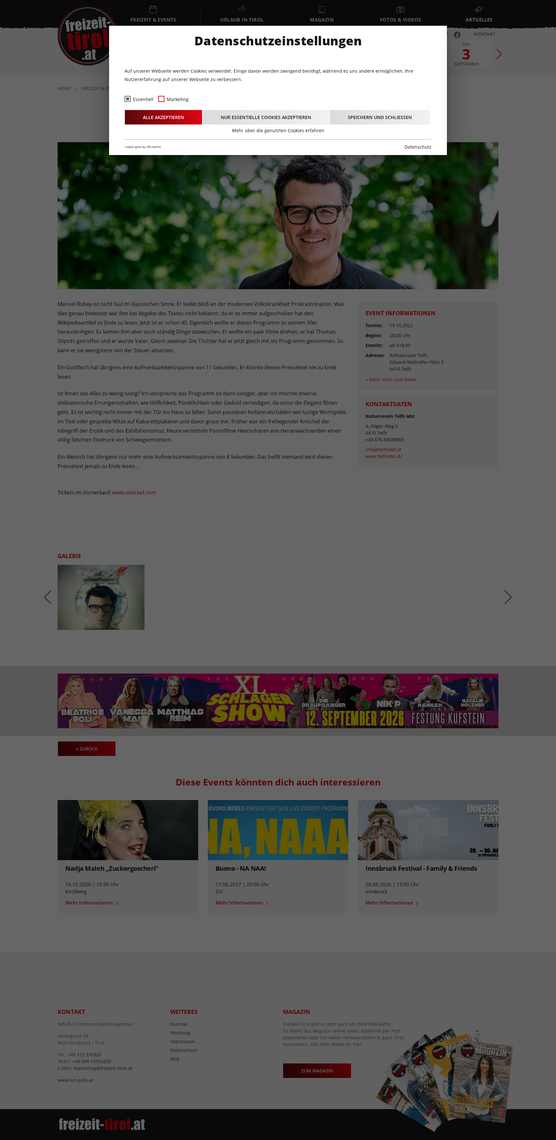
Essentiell (143, 99)
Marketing (178, 99)
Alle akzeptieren (163, 117)
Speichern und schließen (380, 117)
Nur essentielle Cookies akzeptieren (266, 117)
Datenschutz (417, 147)
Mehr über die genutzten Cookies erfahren (278, 130)
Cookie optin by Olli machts (143, 147)
